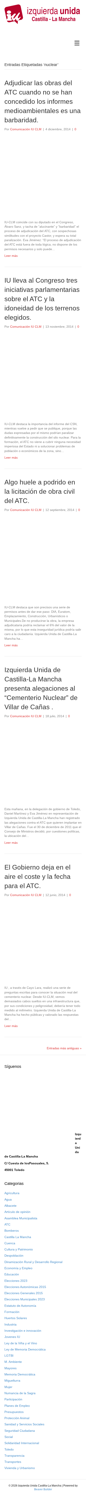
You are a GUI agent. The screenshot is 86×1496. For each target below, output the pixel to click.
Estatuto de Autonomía (20, 1305)
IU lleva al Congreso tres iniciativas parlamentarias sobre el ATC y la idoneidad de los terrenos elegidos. (42, 299)
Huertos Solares (15, 1318)
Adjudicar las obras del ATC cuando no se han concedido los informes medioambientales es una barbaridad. (42, 101)
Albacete (10, 1205)
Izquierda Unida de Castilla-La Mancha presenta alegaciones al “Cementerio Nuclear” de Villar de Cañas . (41, 688)
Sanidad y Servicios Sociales (24, 1424)
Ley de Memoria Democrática (25, 1349)
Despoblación (13, 1255)
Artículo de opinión (17, 1212)
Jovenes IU (12, 1337)
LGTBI (8, 1355)
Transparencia (14, 1455)
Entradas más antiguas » (64, 1048)
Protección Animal (16, 1418)
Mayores (10, 1368)
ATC (7, 1224)
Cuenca (9, 1243)
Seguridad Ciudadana (19, 1430)
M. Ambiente (13, 1362)
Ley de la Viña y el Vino (20, 1343)
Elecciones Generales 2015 (23, 1293)
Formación (11, 1312)
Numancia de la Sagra (20, 1393)
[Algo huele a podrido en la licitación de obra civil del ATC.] (43, 560)
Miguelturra (12, 1380)
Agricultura (11, 1193)
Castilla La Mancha (17, 1237)
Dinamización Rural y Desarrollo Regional (33, 1262)
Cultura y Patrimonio (18, 1249)
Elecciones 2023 (15, 1280)
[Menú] (77, 43)
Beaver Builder (43, 1489)
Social (8, 1437)
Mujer (8, 1387)
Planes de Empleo (17, 1405)
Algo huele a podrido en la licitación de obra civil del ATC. (39, 491)
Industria (10, 1324)
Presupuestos (14, 1412)
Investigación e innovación (22, 1330)
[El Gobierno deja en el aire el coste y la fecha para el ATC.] (43, 941)
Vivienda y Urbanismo (19, 1468)
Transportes (12, 1462)
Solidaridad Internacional (21, 1443)
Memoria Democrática (19, 1374)
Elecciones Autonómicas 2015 (25, 1287)
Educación (11, 1274)
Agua (8, 1199)
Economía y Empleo (18, 1268)
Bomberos (11, 1230)
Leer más (11, 255)
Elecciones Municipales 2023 (24, 1299)
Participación (13, 1399)
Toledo (9, 1449)
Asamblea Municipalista (20, 1218)
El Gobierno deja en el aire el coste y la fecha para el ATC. (37, 876)
